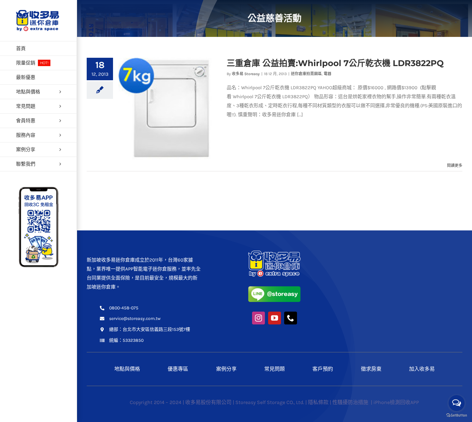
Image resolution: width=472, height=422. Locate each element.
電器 (327, 74)
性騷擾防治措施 (351, 402)
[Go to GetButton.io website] (456, 415)
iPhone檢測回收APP (396, 402)
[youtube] (274, 318)
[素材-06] (274, 253)
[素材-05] (274, 288)
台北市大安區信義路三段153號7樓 (156, 329)
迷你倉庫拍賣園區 (306, 74)
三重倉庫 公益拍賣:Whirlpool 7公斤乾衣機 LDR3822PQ (335, 63)
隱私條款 (318, 402)
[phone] (290, 318)
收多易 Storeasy (246, 74)
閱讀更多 (454, 165)
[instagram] (258, 318)
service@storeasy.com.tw (135, 318)
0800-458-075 (123, 308)
